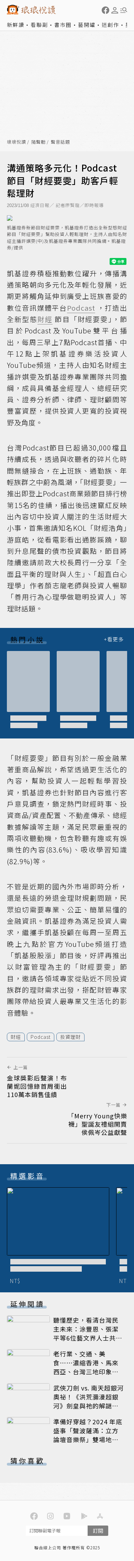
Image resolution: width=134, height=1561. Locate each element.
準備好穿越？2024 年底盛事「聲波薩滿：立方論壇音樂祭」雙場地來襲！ (87, 1435)
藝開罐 (87, 24)
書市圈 (63, 24)
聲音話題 (60, 142)
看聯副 (39, 24)
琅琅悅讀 (16, 142)
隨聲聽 (38, 142)
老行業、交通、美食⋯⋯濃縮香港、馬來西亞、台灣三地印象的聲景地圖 (86, 1367)
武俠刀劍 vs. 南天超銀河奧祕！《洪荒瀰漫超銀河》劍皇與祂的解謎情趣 (88, 1401)
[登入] (114, 10)
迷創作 (110, 24)
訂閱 (98, 1530)
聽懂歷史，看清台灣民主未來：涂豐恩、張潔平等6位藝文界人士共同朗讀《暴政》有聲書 (87, 1333)
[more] (113, 639)
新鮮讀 (15, 24)
